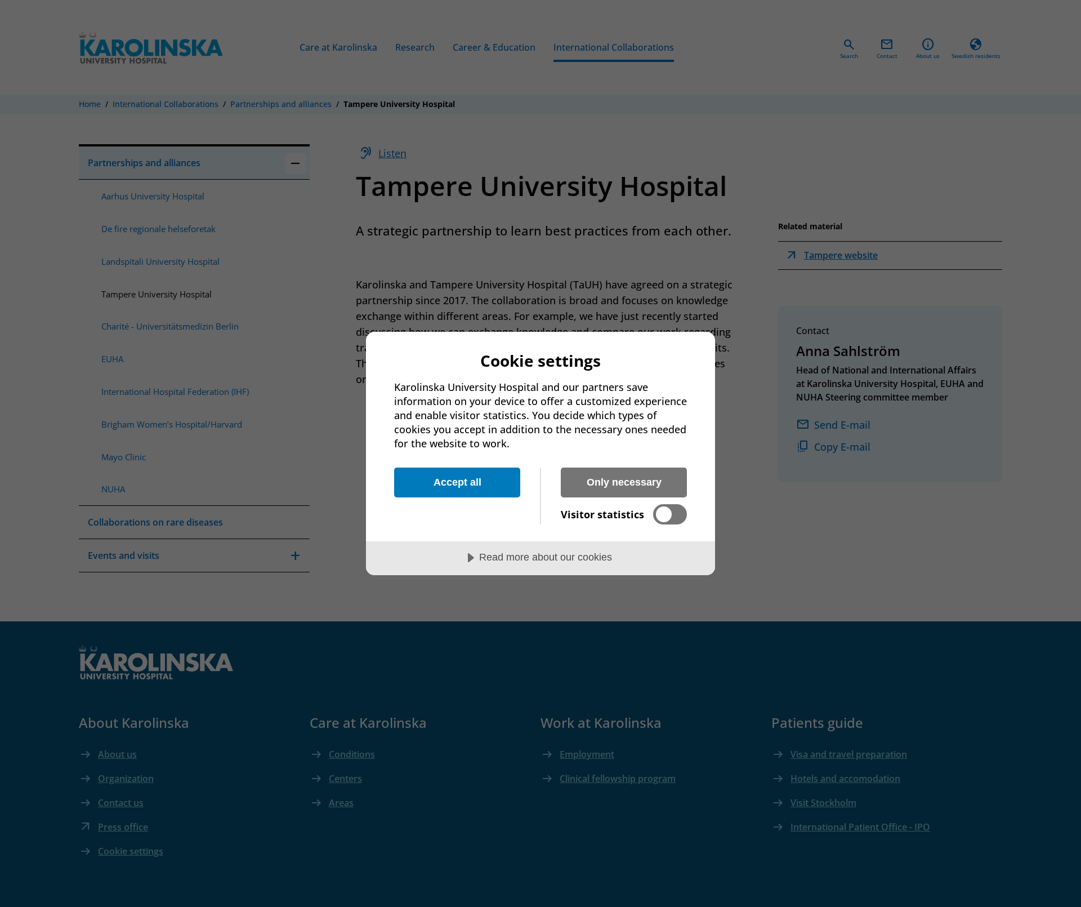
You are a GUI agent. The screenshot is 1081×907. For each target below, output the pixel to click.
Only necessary (624, 482)
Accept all (457, 482)
